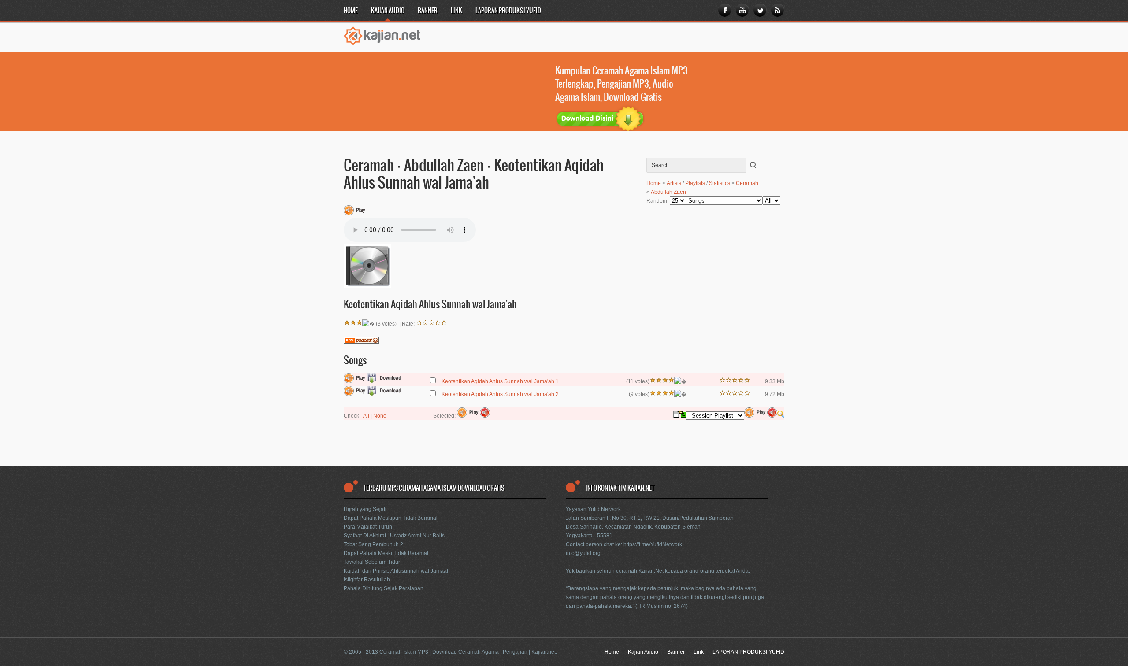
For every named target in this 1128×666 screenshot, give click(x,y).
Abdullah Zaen (668, 192)
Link (456, 11)
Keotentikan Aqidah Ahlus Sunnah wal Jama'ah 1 (500, 381)
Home (351, 11)
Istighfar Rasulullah (367, 580)
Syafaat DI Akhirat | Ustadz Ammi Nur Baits (394, 536)
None (379, 416)
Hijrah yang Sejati (365, 509)
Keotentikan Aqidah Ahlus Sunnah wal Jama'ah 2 (500, 394)
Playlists (695, 183)
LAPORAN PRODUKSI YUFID (508, 11)
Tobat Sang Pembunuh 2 (373, 544)
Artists (674, 183)
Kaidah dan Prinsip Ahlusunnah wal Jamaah (397, 571)
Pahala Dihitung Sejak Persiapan (383, 588)
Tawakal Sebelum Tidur (372, 562)
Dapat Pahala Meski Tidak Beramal (386, 553)
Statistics (719, 183)
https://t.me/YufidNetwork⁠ (652, 544)
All (366, 416)
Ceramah (747, 183)
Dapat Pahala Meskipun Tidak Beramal (391, 518)
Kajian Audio (387, 11)
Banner (428, 11)
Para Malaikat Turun (368, 527)
